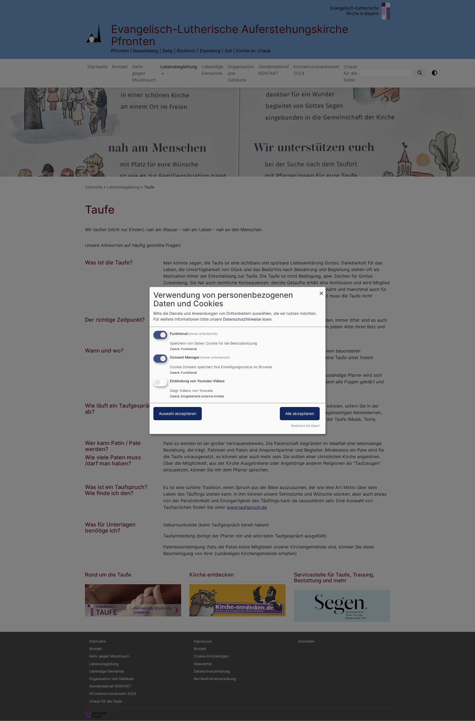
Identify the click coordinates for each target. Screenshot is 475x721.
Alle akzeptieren (299, 413)
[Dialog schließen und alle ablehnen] (321, 290)
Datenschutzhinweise (242, 319)
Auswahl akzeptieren (177, 413)
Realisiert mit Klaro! (305, 426)
